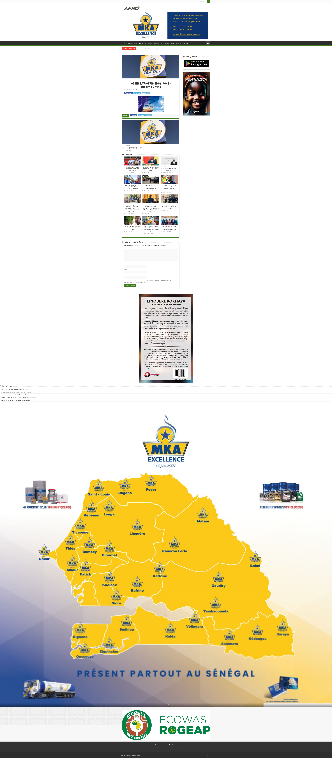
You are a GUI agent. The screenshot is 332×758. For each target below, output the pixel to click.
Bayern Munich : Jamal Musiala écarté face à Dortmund (132, 168)
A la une (130, 43)
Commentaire (128, 248)
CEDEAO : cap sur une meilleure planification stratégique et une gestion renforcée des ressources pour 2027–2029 (163, 48)
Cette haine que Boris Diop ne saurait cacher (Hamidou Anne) (132, 228)
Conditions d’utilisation (156, 748)
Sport (162, 43)
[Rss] (207, 755)
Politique (156, 43)
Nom (125, 263)
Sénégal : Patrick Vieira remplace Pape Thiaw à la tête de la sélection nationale (169, 188)
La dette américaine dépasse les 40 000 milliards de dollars (169, 168)
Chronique (178, 43)
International (142, 43)
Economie (150, 43)
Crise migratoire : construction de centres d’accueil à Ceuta (151, 187)
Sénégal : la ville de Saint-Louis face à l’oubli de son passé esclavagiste (132, 187)
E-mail (126, 269)
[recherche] (208, 1)
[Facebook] (209, 755)
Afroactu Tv (186, 43)
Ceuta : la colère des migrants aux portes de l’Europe (169, 206)
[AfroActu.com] (132, 8)
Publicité (179, 748)
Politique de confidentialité (169, 748)
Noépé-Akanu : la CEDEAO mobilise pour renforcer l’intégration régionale (169, 228)
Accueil (124, 43)
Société (172, 43)
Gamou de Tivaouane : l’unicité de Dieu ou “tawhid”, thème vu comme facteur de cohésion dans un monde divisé (151, 208)
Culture (167, 43)
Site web (126, 275)
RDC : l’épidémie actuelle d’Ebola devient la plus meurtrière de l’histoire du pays (151, 229)
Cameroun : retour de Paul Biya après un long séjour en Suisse (151, 168)
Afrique (135, 43)
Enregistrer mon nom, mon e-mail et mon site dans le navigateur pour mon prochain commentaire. (148, 281)
